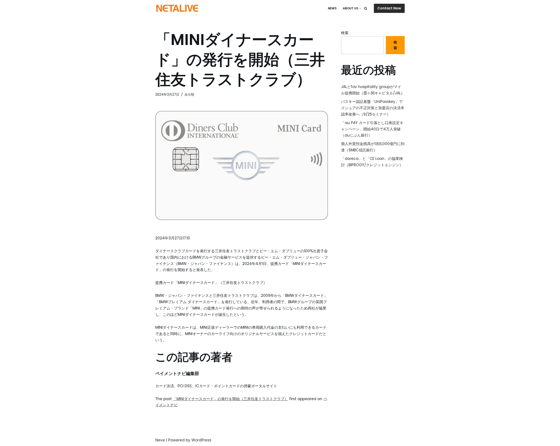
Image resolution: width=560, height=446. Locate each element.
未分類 (189, 94)
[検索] (365, 8)
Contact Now (389, 8)
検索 (344, 32)
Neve (160, 440)
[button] (360, 8)
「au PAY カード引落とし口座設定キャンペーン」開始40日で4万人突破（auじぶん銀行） (372, 129)
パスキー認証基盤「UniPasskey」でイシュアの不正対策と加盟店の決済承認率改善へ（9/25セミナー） (372, 108)
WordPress (201, 440)
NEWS (332, 8)
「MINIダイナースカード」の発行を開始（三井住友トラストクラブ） (230, 398)
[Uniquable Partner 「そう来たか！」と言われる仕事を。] (177, 8)
